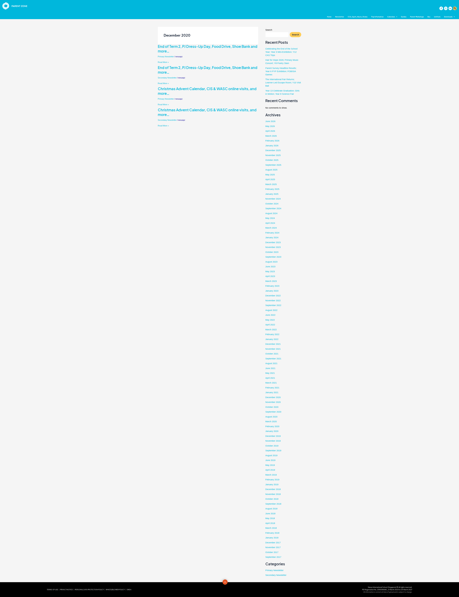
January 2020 (271, 431)
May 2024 (270, 218)
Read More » (163, 62)
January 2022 (271, 339)
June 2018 (270, 513)
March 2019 (271, 475)
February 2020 (272, 426)
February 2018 (272, 533)
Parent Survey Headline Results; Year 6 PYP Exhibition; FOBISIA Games (280, 71)
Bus (429, 17)
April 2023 (270, 276)
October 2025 (271, 160)
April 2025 (270, 179)
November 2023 (273, 247)
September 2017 (273, 557)
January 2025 (271, 194)
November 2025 (273, 155)
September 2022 (273, 305)
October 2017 (271, 552)
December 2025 (273, 150)
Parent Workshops (417, 17)
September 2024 (273, 208)
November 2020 (273, 402)
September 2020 (273, 412)
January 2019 (271, 484)
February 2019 (272, 479)
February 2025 (272, 189)
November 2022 (273, 300)
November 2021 (273, 349)
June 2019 (270, 460)
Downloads (448, 17)
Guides (403, 17)
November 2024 (273, 199)
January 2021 (271, 392)
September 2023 (273, 257)
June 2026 (270, 121)
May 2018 (270, 518)
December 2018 (273, 489)
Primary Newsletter (166, 57)
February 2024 (272, 233)
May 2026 (270, 126)
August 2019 (271, 455)
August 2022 (271, 310)
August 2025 (271, 170)
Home (329, 17)
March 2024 (271, 228)
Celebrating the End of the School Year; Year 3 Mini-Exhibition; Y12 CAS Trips (281, 52)
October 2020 (271, 407)
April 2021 (270, 378)
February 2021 (272, 387)
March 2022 (271, 329)
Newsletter (339, 17)
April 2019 (270, 470)
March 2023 (271, 281)
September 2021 (273, 358)
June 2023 (270, 266)
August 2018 (271, 508)
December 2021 (273, 344)
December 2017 (273, 542)
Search (268, 30)
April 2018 (270, 523)
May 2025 (270, 174)
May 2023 (270, 271)
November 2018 (273, 494)
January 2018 (271, 538)
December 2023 (273, 242)
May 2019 (270, 465)
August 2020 (271, 417)
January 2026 (271, 145)
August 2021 (271, 363)
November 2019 (273, 441)
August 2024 (271, 213)
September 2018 (273, 504)
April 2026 (270, 131)
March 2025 (271, 184)
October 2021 (271, 354)
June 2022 (270, 315)
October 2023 (271, 252)
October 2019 (271, 446)
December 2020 (273, 397)
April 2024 (270, 223)
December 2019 (273, 436)
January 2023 (271, 291)
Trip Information (377, 17)
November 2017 (273, 547)
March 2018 (271, 528)
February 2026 (272, 141)
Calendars (391, 17)
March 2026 (271, 136)
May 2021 (270, 373)
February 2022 (272, 334)
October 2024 (271, 204)
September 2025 (273, 165)
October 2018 (271, 499)
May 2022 (270, 320)
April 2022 (270, 324)
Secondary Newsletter (167, 78)
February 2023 (272, 286)
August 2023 (271, 262)
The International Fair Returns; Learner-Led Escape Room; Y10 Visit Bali (283, 82)
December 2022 (273, 295)
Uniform (437, 17)
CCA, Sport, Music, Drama (357, 17)
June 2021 (270, 368)
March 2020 (271, 421)
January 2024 (271, 237)
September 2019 (273, 450)
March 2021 (271, 383)
